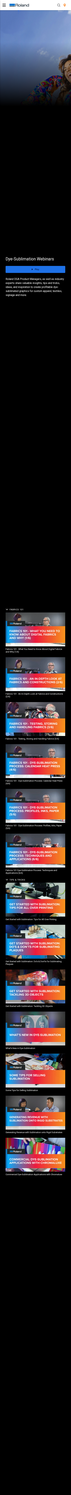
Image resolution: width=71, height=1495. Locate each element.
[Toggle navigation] (4, 5)
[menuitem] (65, 5)
